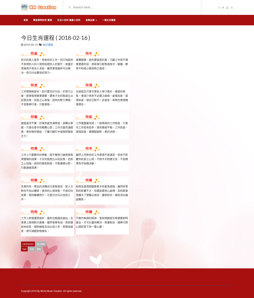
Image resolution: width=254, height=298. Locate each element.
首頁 (26, 20)
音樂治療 (90, 20)
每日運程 (48, 44)
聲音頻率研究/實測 (42, 20)
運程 (39, 249)
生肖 (32, 249)
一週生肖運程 (109, 20)
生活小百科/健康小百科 (69, 20)
